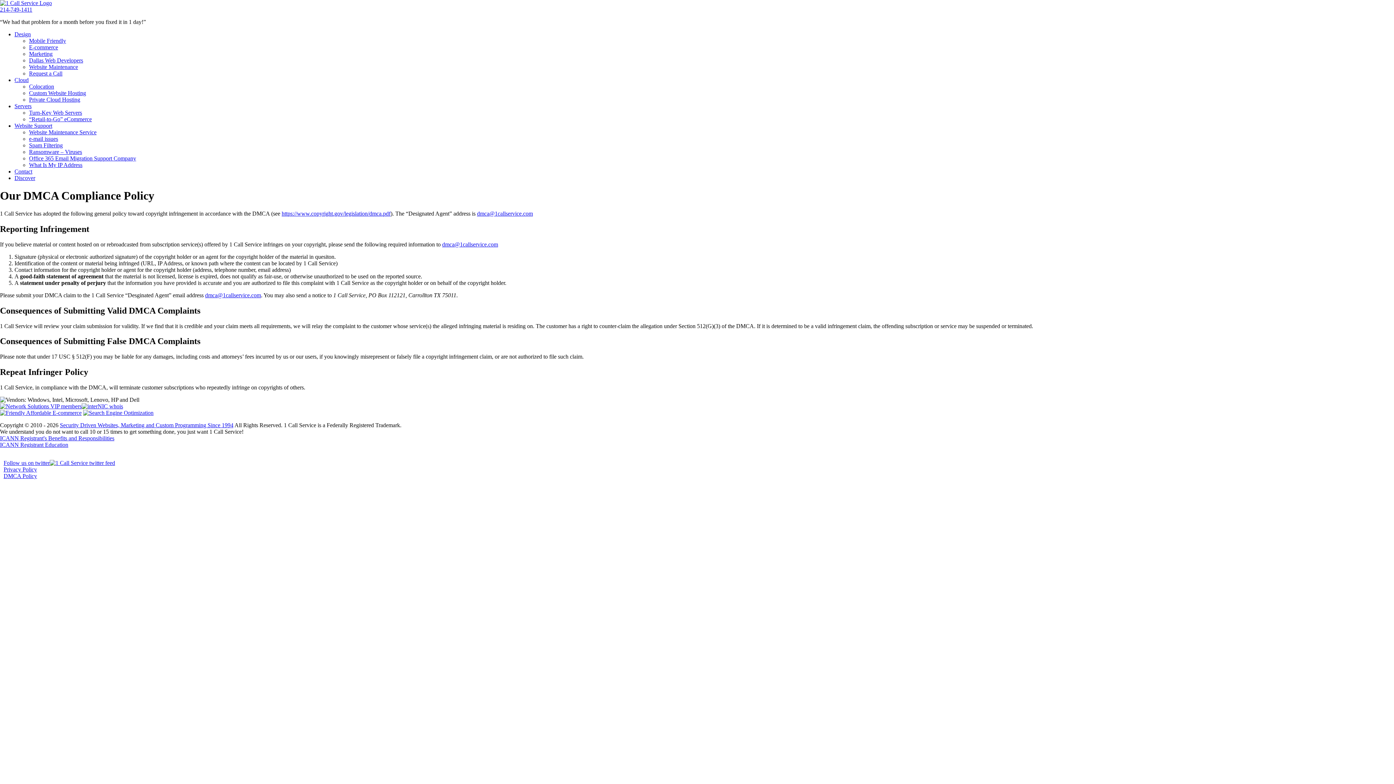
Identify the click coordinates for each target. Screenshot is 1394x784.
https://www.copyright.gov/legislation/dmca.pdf (336, 214)
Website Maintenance (53, 67)
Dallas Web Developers (56, 60)
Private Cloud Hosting (54, 100)
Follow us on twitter (27, 463)
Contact (23, 171)
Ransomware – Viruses (55, 152)
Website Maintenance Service (63, 132)
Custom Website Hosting (57, 93)
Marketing (41, 54)
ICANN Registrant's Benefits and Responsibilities (57, 438)
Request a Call (45, 73)
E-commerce (43, 47)
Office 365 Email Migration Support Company (82, 158)
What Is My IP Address (55, 165)
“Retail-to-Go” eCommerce (60, 119)
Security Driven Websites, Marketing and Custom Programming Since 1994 (146, 425)
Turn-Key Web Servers (55, 113)
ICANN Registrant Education (34, 445)
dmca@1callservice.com (505, 214)
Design (23, 34)
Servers (23, 106)
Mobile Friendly (47, 41)
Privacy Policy (20, 469)
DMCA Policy (20, 476)
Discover (25, 178)
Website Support (33, 126)
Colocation (41, 86)
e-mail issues (43, 139)
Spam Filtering (46, 145)
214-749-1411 (16, 10)
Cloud (22, 80)
